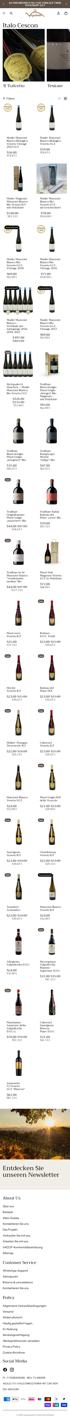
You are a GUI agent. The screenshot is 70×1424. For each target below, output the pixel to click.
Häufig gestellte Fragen (17, 1323)
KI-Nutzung (10, 1329)
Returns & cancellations (18, 1282)
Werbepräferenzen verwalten (21, 1341)
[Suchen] (11, 13)
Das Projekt (10, 1229)
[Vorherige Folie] (3, 4)
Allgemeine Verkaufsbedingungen (24, 1305)
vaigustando (29, 1415)
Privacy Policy (11, 1346)
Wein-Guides (11, 1218)
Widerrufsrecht (12, 1317)
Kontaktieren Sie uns (16, 1223)
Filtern (10, 98)
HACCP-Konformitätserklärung (23, 1247)
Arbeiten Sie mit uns (15, 1241)
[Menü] (4, 13)
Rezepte (8, 1212)
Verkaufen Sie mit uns (16, 1235)
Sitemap (8, 1253)
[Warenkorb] (66, 13)
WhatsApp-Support (15, 1270)
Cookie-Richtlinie (14, 1352)
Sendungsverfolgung (16, 1335)
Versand (8, 1311)
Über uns (8, 1206)
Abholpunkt (10, 1276)
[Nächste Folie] (66, 4)
